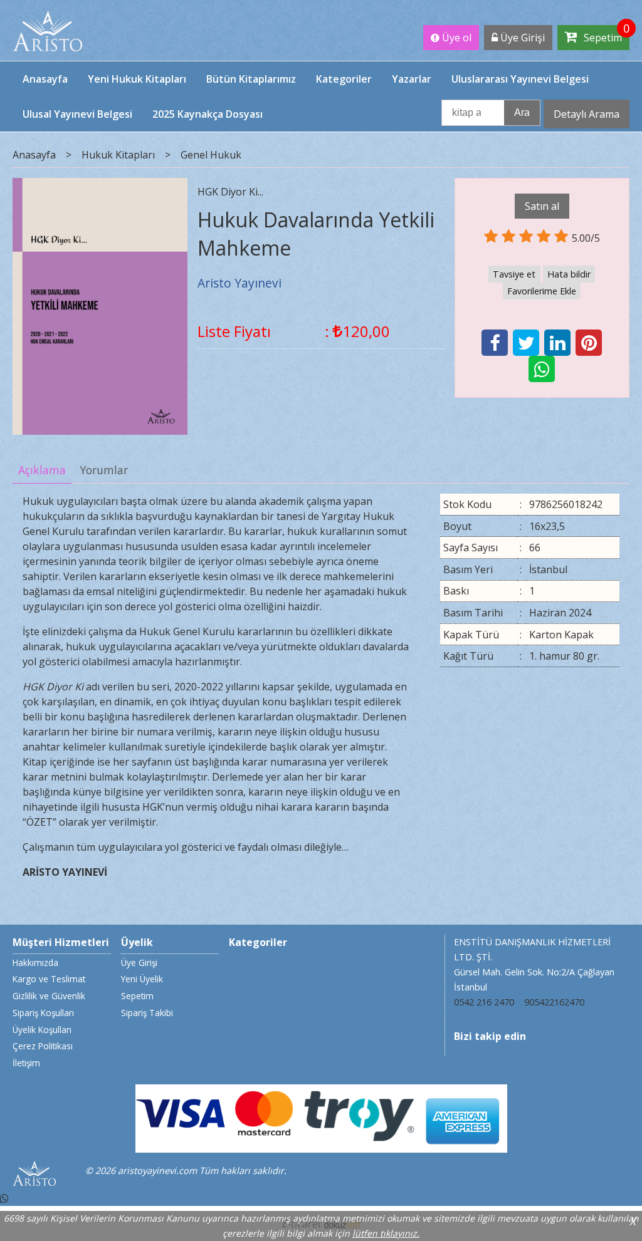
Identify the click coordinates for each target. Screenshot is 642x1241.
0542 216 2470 (484, 1002)
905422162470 (554, 1002)
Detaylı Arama (586, 114)
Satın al (542, 206)
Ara (522, 112)
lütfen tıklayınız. (385, 1233)
